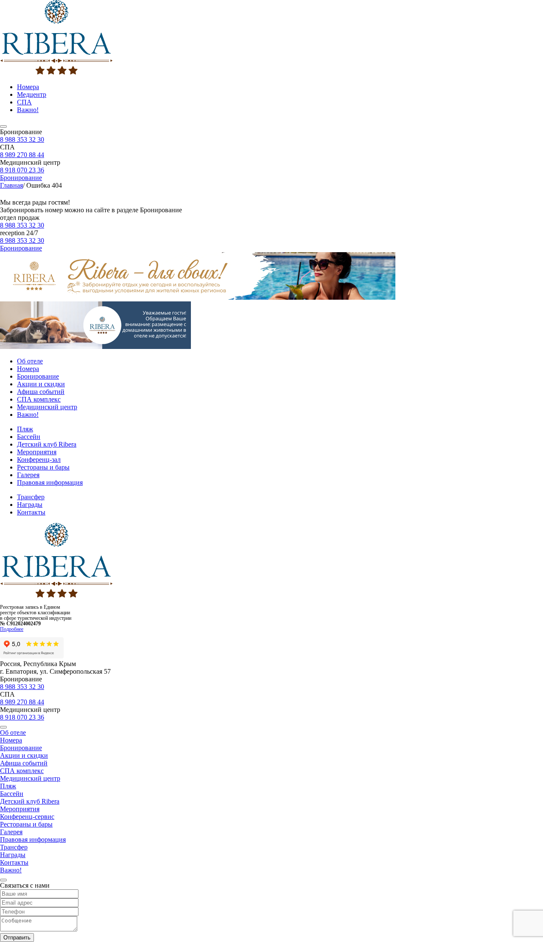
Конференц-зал (39, 459)
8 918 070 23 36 (22, 170)
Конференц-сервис (27, 816)
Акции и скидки (41, 384)
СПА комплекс (39, 399)
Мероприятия (36, 452)
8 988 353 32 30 (22, 139)
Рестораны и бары (43, 467)
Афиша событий (40, 391)
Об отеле (30, 361)
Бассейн (28, 436)
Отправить (17, 937)
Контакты (31, 512)
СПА (24, 102)
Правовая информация (50, 482)
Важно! (28, 109)
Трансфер (31, 497)
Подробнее (11, 629)
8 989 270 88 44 (22, 154)
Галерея (28, 474)
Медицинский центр (47, 407)
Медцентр (31, 94)
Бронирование (21, 177)
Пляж (25, 429)
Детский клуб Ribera (46, 444)
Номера (28, 86)
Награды (29, 504)
